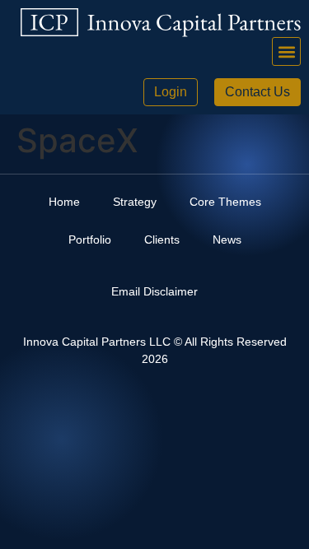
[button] (286, 51)
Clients (162, 239)
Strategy (135, 201)
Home (64, 201)
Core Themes (225, 201)
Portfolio (89, 239)
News (227, 239)
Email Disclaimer (154, 291)
